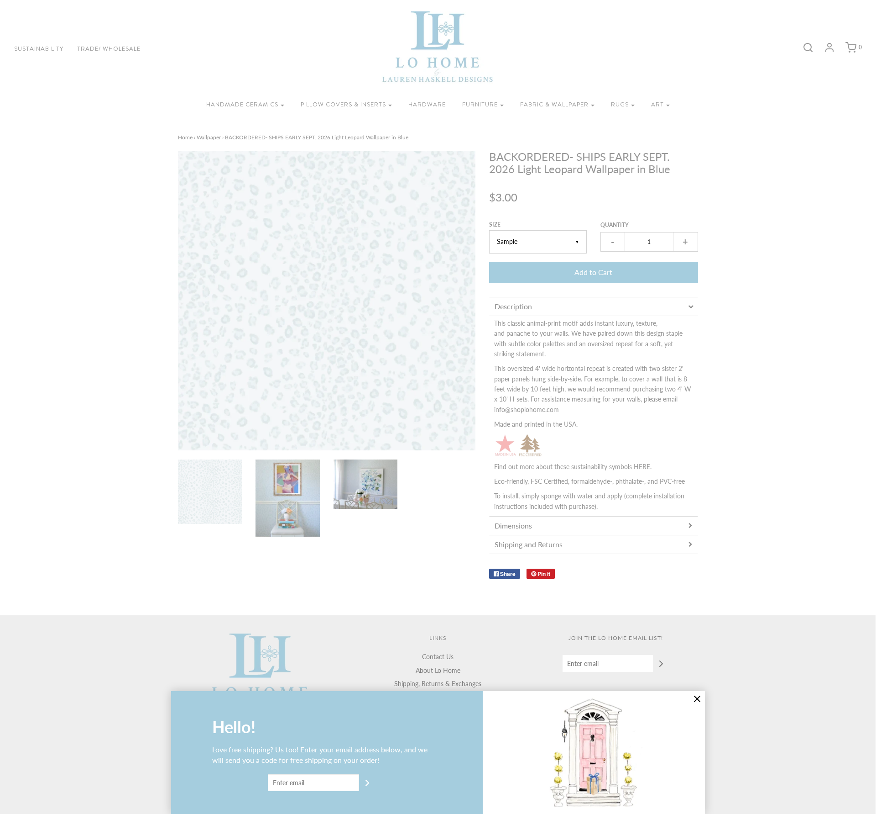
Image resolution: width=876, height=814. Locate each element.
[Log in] (825, 47)
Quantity (614, 225)
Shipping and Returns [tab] (530, 544)
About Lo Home (438, 670)
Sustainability (38, 48)
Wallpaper (209, 137)
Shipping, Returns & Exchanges (437, 683)
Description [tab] (513, 306)
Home (185, 137)
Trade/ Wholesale (109, 48)
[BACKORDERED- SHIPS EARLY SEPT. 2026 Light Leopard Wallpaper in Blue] (210, 492)
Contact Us (438, 657)
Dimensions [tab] (513, 525)
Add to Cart (593, 272)
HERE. (643, 466)
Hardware (427, 104)
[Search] (803, 47)
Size (495, 224)
